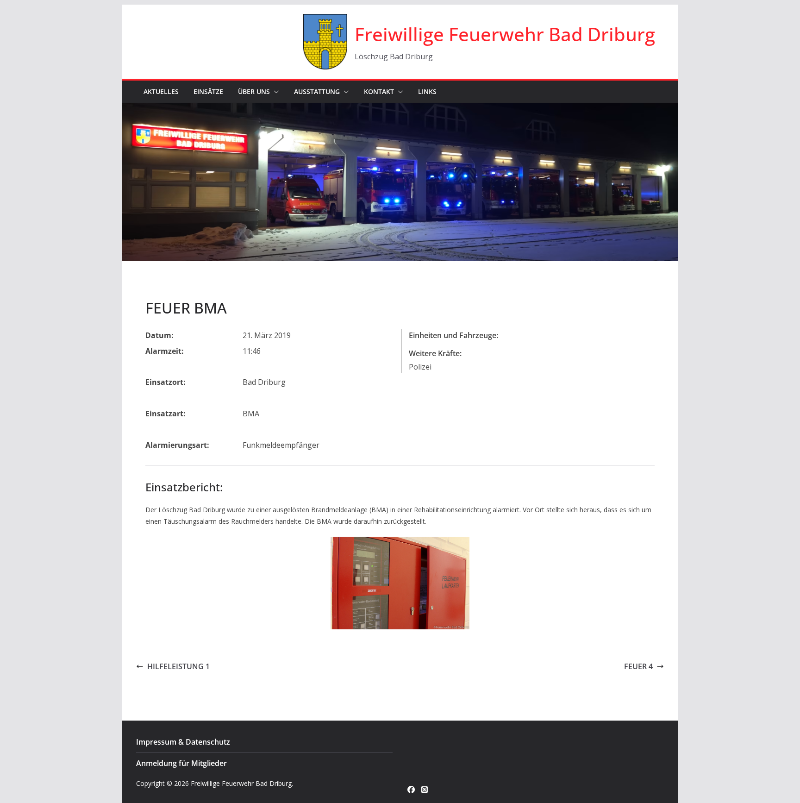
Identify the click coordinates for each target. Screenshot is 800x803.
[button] (274, 91)
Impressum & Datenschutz (183, 742)
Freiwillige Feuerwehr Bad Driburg (505, 34)
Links (427, 91)
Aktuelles (161, 91)
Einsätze (208, 91)
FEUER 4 (638, 666)
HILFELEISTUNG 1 (178, 666)
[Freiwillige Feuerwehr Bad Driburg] (400, 109)
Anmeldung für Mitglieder (181, 763)
